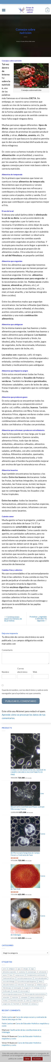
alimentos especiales (9, 972)
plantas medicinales (36, 997)
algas (32, 969)
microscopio (24, 991)
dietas (41, 981)
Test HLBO (25, 1004)
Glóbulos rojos (41, 985)
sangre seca (6, 1004)
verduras (34, 1004)
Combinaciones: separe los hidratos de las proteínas (13, 619)
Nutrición (15, 997)
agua (19, 969)
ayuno (5, 975)
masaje (15, 991)
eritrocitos (20, 985)
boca (10, 975)
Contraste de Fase (8, 978)
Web (35, 672)
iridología (37, 988)
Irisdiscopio (6, 991)
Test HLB (16, 1004)
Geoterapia (30, 985)
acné (4, 969)
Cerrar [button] (27, 1059)
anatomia (22, 972)
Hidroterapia (7, 988)
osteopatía (24, 997)
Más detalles (37, 1059)
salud (27, 1000)
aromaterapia (32, 972)
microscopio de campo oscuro (12, 994)
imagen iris (27, 988)
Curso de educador (41, 978)
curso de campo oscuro (24, 978)
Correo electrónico (22, 670)
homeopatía (17, 988)
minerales (6, 997)
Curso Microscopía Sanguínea (26, 981)
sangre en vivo (36, 1000)
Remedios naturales (16, 1000)
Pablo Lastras (32, 41)
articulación (42, 972)
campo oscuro (19, 975)
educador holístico (9, 985)
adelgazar (12, 969)
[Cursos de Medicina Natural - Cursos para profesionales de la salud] (26, 9)
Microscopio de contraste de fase (35, 994)
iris (43, 988)
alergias (25, 969)
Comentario (7, 650)
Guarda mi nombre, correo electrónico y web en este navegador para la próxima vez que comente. (25, 692)
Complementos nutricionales (36, 975)
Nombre (5, 672)
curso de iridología (9, 981)
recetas (5, 1000)
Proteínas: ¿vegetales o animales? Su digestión (38, 619)
